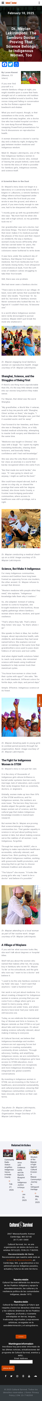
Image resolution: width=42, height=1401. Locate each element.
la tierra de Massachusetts (19, 1260)
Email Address (21, 1358)
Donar (21, 1336)
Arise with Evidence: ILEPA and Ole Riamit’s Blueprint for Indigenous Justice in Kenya (22, 1175)
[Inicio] (11, 3)
